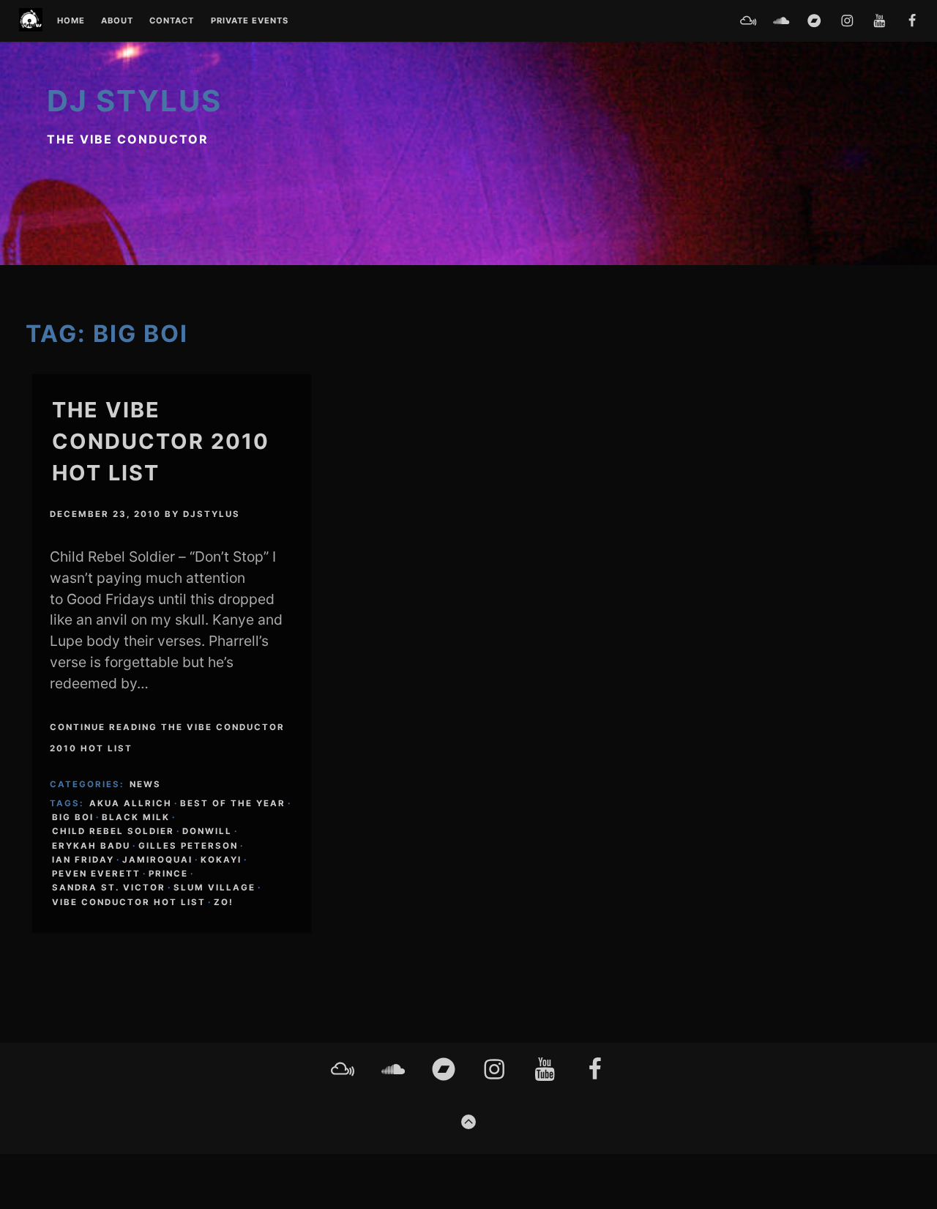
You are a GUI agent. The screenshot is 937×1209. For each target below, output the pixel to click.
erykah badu (91, 846)
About (117, 21)
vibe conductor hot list (129, 902)
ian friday (83, 860)
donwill (207, 831)
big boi (73, 817)
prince (168, 873)
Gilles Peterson (188, 846)
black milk (136, 817)
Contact (171, 21)
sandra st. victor (108, 887)
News (145, 784)
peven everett (96, 873)
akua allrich (130, 803)
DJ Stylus (134, 101)
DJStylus (211, 514)
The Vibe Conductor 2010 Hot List (160, 441)
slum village (214, 887)
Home (71, 21)
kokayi (221, 860)
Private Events (249, 21)
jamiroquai (157, 860)
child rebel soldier (113, 831)
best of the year (232, 803)
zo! (224, 902)
